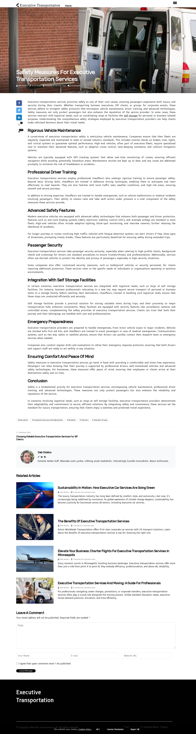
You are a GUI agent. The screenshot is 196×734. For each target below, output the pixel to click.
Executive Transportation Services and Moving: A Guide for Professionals (109, 583)
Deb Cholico (23, 86)
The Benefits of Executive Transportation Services (93, 521)
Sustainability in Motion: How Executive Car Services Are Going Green (106, 488)
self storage (130, 115)
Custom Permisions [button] (115, 729)
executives (23, 420)
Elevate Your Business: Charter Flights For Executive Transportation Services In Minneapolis (113, 553)
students (72, 420)
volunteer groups (100, 420)
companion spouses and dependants (48, 420)
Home (68, 5)
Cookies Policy (84, 729)
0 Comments (75, 86)
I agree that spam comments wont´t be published (45, 663)
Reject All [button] (135, 729)
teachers (85, 420)
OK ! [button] (98, 729)
